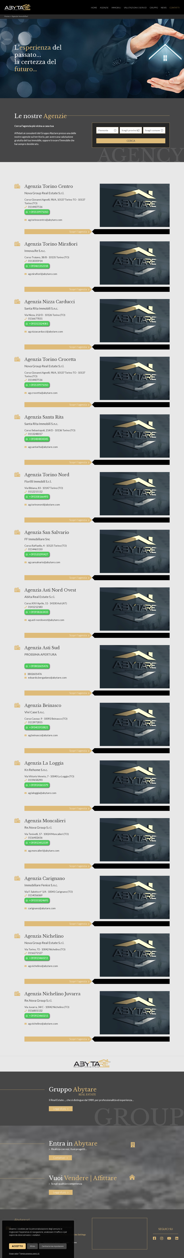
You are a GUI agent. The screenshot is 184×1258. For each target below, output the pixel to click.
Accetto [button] (17, 1246)
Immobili (116, 7)
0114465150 (35, 549)
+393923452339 (38, 842)
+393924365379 (38, 785)
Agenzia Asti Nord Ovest (50, 590)
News (164, 7)
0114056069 (35, 895)
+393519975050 (38, 211)
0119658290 (35, 779)
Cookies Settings (77, 1234)
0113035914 (35, 260)
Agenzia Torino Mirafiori (50, 244)
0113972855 (35, 722)
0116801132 (35, 1010)
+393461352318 (38, 265)
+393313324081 (38, 323)
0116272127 (35, 952)
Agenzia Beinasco (42, 705)
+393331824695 (38, 900)
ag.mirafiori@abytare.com (42, 273)
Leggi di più (59, 1108)
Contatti (174, 7)
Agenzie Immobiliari (20, 16)
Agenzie (104, 7)
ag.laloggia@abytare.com (42, 792)
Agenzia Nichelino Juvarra (52, 993)
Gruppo (154, 7)
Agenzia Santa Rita (44, 417)
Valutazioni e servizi (135, 7)
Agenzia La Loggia (44, 763)
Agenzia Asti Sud (42, 647)
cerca (131, 140)
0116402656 (35, 837)
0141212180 (35, 606)
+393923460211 (38, 958)
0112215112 (35, 491)
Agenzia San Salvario (46, 532)
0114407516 (35, 206)
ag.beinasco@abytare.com (43, 735)
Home (94, 7)
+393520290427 (38, 554)
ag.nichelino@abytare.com (43, 965)
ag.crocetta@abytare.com (42, 392)
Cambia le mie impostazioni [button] (53, 1246)
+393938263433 (38, 612)
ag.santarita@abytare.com (43, 446)
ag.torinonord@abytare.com (44, 504)
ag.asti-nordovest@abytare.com (46, 619)
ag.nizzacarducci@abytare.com (45, 331)
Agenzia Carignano (44, 878)
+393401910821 (38, 727)
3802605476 (34, 673)
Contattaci (59, 1157)
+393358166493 (38, 496)
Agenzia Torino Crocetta (50, 359)
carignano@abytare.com (41, 908)
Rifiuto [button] (32, 1246)
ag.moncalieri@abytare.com (43, 850)
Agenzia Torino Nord (46, 474)
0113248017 (35, 433)
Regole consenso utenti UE (30, 1254)
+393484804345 (38, 438)
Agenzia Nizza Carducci (49, 301)
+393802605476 (38, 666)
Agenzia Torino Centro (48, 186)
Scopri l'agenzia (78, 231)
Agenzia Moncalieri (45, 820)
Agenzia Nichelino (44, 936)
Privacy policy (14, 1254)
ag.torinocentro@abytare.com (45, 219)
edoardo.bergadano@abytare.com (47, 677)
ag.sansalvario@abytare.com (44, 562)
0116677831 (35, 318)
